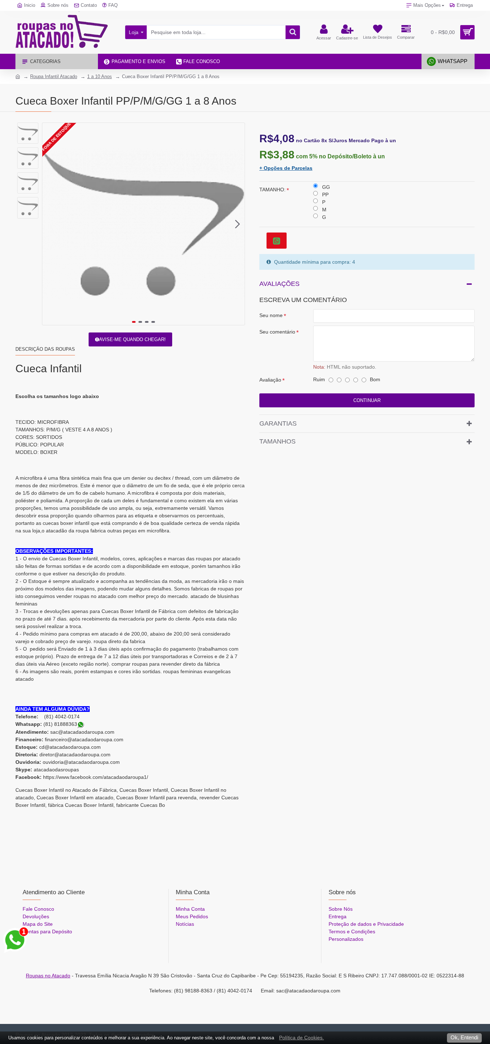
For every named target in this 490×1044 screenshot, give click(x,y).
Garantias (278, 423)
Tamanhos (277, 441)
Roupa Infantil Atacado (53, 76)
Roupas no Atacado (48, 975)
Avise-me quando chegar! (132, 339)
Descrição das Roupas (45, 349)
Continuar (367, 400)
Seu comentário (277, 332)
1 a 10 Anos (99, 76)
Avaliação (270, 380)
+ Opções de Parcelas (285, 168)
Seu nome (271, 315)
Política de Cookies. (301, 1037)
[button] (49, 224)
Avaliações (279, 283)
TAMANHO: (272, 189)
